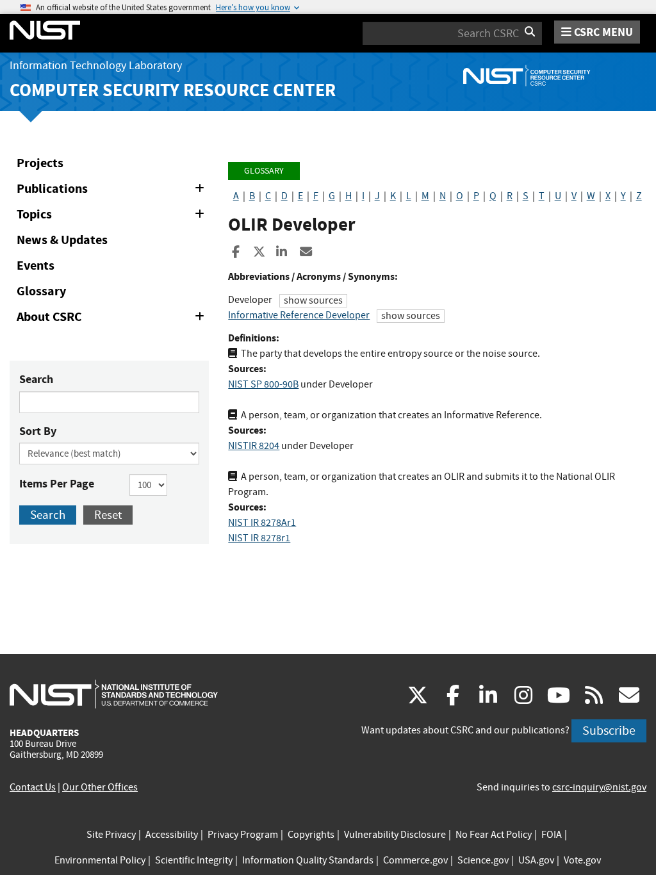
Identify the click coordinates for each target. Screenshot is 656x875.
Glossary (41, 291)
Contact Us (33, 787)
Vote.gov (582, 860)
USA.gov (536, 860)
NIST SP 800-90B (263, 384)
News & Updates (62, 240)
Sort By (37, 431)
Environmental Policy (99, 860)
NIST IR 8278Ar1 (262, 522)
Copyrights (311, 834)
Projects (40, 163)
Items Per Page (56, 483)
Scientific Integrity (194, 860)
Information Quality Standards (307, 860)
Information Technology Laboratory (96, 65)
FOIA (551, 834)
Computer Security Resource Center (173, 90)
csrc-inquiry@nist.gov (599, 787)
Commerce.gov (415, 860)
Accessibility (171, 834)
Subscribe (609, 731)
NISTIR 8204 (253, 445)
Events (35, 265)
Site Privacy (111, 834)
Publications (113, 191)
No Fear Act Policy (493, 834)
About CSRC (113, 319)
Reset (108, 515)
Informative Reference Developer (299, 315)
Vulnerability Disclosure (395, 834)
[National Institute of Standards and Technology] (114, 693)
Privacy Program (243, 834)
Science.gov (483, 860)
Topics (113, 216)
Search (36, 379)
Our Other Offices (100, 787)
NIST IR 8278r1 (259, 538)
